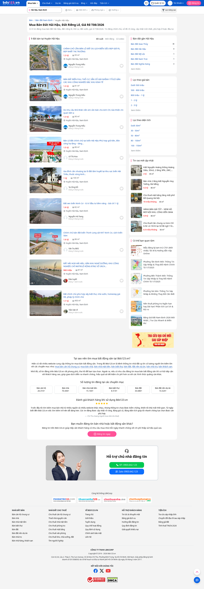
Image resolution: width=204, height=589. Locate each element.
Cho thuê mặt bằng (57, 529)
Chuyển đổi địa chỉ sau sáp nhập (171, 518)
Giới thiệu (89, 518)
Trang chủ (89, 514)
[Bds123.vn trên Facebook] (96, 571)
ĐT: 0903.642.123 (128, 464)
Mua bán (32, 3)
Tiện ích (103, 3)
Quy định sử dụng (92, 529)
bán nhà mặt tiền (102, 366)
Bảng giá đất (163, 522)
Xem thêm (135, 69)
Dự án (58, 3)
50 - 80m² (135, 135)
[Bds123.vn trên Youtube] (108, 570)
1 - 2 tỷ (134, 100)
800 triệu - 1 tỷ (137, 95)
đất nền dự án (138, 366)
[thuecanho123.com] (89, 500)
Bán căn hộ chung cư (20, 514)
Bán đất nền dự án (19, 533)
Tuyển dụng (90, 522)
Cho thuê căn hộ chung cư (59, 514)
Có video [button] (120, 38)
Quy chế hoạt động (93, 525)
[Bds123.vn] (11, 3)
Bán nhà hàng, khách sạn (22, 540)
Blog (83, 3)
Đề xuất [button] (99, 38)
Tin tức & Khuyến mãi (131, 514)
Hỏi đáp (93, 3)
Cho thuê (46, 3)
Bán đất (15, 529)
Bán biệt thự (17, 525)
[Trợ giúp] (197, 580)
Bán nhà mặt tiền (19, 522)
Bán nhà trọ (17, 537)
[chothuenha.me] (114, 500)
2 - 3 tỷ (134, 105)
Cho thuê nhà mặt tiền (58, 522)
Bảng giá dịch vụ (71, 3)
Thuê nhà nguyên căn (58, 518)
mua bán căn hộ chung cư (67, 366)
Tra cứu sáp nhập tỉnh (167, 514)
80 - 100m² (136, 140)
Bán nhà (15, 518)
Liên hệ (88, 537)
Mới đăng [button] (109, 38)
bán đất (127, 366)
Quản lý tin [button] (159, 3)
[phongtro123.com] (64, 500)
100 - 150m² (136, 145)
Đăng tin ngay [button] (103, 434)
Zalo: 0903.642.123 (128, 471)
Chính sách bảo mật (93, 533)
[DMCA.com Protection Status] (112, 579)
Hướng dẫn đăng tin (130, 522)
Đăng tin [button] (195, 3)
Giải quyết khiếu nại (130, 529)
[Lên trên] (197, 572)
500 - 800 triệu (137, 90)
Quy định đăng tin (129, 525)
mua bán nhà (86, 366)
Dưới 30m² (136, 125)
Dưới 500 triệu (137, 85)
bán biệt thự (117, 366)
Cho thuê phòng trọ (57, 525)
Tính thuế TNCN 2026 (167, 525)
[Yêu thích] (122, 66)
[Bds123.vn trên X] (102, 571)
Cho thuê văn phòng (57, 533)
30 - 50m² (135, 130)
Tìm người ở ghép (56, 540)
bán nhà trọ (152, 366)
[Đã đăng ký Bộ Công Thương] (96, 579)
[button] (146, 3)
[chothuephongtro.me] (140, 500)
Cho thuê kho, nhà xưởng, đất (61, 537)
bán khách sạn (165, 366)
